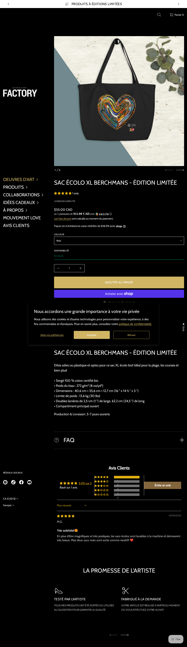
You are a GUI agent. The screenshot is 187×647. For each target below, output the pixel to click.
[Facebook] (21, 482)
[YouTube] (29, 482)
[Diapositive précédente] (8, 4)
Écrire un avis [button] (163, 485)
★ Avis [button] (183, 327)
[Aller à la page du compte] (165, 15)
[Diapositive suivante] (180, 170)
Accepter (91, 334)
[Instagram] (5, 482)
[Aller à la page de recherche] (159, 15)
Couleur (59, 234)
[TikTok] (13, 482)
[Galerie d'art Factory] (20, 92)
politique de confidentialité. (135, 324)
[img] (66, 516)
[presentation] (119, 101)
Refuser (131, 334)
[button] (159, 15)
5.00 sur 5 (85, 483)
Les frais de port (62, 218)
